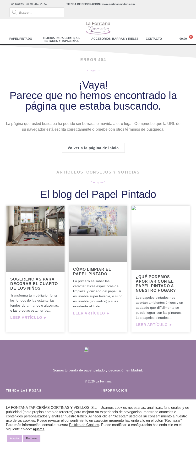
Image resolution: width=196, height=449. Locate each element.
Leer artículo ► (28, 317)
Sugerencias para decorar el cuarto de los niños (34, 283)
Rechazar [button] (32, 438)
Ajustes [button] (38, 429)
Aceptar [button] (14, 438)
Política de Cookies (84, 425)
